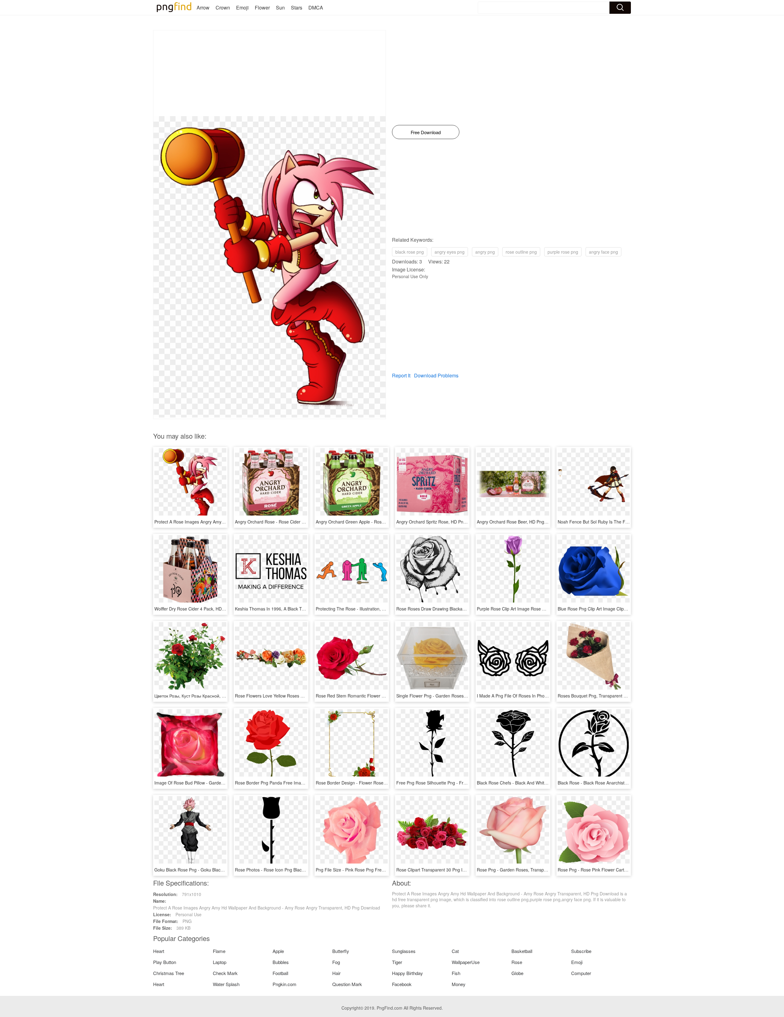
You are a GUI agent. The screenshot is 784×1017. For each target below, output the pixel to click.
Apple (278, 951)
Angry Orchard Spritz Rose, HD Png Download (441, 522)
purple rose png (563, 252)
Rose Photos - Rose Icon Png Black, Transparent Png (287, 870)
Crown (223, 7)
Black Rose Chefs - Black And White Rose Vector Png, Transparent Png (546, 783)
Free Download (426, 132)
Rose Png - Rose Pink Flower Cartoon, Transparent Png (612, 870)
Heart (158, 951)
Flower (262, 7)
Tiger (397, 962)
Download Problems (436, 375)
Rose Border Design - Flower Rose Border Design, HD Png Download (383, 783)
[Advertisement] (269, 73)
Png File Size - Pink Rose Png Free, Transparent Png (367, 870)
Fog (336, 962)
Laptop (219, 962)
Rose (516, 962)
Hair (336, 973)
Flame (219, 951)
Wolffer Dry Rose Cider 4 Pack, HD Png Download (202, 609)
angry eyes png (450, 252)
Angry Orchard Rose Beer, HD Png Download (521, 522)
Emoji (242, 7)
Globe (517, 973)
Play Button (164, 962)
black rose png (409, 252)
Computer (581, 973)
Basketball (521, 951)
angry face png (603, 252)
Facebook (402, 984)
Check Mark (225, 973)
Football (280, 973)
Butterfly (340, 951)
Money (459, 984)
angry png (485, 252)
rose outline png (521, 252)
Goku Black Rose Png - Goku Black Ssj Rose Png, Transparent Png (219, 870)
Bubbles (281, 962)
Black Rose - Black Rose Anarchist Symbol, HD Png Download (618, 783)
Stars (296, 7)
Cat (455, 951)
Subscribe (581, 951)
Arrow (203, 7)
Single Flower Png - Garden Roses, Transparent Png (447, 696)
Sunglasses (404, 951)
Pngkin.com (284, 984)
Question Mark (347, 984)
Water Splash (226, 984)
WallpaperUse (466, 962)
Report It (401, 375)
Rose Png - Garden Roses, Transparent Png (520, 870)
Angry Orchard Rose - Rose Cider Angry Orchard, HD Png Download (301, 522)
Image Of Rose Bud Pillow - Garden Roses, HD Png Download (214, 783)
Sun (280, 7)
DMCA (315, 7)
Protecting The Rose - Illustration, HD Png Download (366, 609)
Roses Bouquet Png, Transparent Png (594, 696)
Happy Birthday (407, 973)
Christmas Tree (168, 973)
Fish (456, 973)
